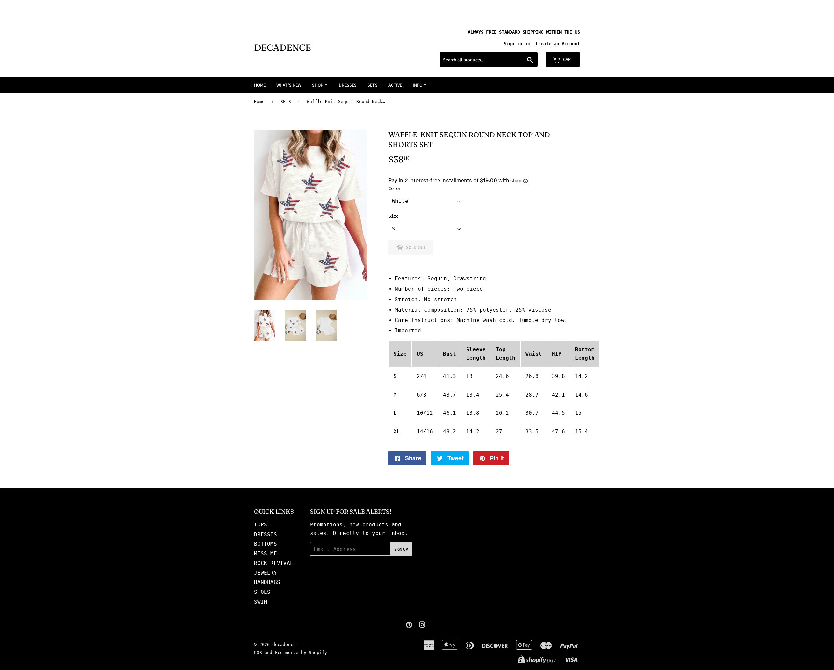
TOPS (260, 525)
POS (258, 652)
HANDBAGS (267, 582)
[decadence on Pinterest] (409, 625)
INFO (418, 85)
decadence (282, 47)
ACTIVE (395, 85)
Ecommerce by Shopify (301, 652)
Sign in (513, 43)
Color (394, 188)
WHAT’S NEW (288, 85)
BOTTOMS (265, 544)
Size (393, 216)
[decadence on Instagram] (422, 625)
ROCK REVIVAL (273, 563)
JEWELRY (265, 573)
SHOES (262, 592)
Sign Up (401, 549)
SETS (372, 85)
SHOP (318, 85)
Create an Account (558, 43)
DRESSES (348, 85)
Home (259, 101)
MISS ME (265, 554)
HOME (260, 85)
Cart (567, 59)
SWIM (260, 602)
